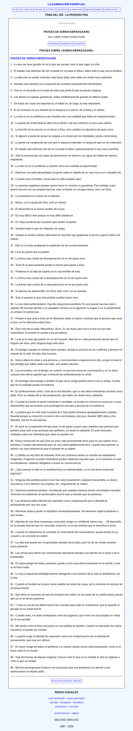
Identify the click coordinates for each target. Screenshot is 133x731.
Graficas (67, 44)
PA (14, 9)
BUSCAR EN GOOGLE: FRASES (66, 681)
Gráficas (110, 9)
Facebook (65, 703)
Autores (50, 9)
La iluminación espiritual (66, 4)
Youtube (73, 707)
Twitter (53, 703)
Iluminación (76, 9)
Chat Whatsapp (56, 698)
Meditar (89, 9)
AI (19, 9)
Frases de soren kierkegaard (33, 58)
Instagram (60, 707)
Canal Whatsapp (76, 698)
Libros (75, 713)
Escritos (62, 9)
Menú (99, 9)
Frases (39, 9)
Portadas (54, 44)
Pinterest (78, 703)
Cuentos (27, 9)
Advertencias (62, 713)
